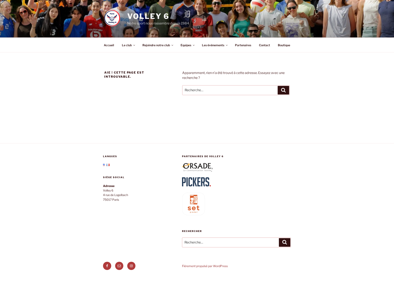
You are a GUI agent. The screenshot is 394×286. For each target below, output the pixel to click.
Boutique (284, 45)
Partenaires (243, 45)
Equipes (186, 45)
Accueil (109, 45)
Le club (127, 45)
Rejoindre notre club (156, 45)
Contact (264, 45)
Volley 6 (148, 16)
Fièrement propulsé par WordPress (205, 266)
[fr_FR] (108, 165)
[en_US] (104, 165)
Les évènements (213, 45)
